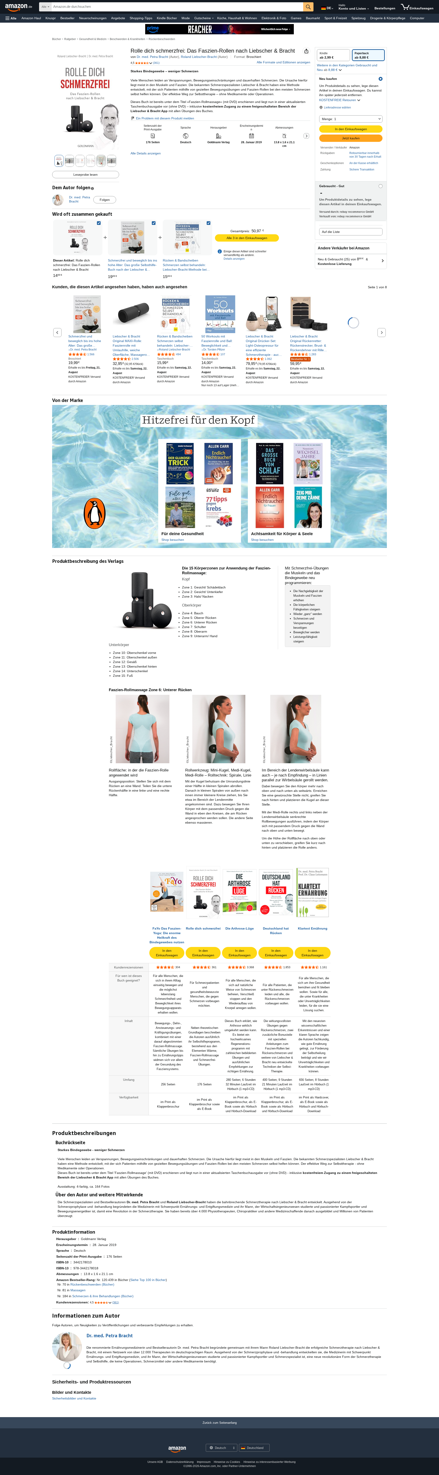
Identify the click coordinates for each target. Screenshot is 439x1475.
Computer (417, 18)
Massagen (78, 1290)
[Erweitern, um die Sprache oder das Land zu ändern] (332, 8)
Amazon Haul (31, 18)
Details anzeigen (234, 258)
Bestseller (67, 18)
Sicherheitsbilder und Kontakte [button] (74, 1398)
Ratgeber (70, 39)
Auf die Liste (331, 232)
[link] (133, 237)
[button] (11, 18)
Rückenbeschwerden (162, 39)
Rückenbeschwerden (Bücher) (92, 1284)
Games (296, 18)
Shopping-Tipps (141, 18)
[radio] (333, 55)
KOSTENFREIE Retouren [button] (338, 100)
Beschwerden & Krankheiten (127, 39)
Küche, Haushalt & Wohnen (237, 18)
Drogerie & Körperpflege (387, 18)
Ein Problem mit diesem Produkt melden (165, 118)
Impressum (204, 1462)
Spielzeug (358, 18)
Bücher (56, 39)
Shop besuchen (172, 540)
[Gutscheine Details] (213, 18)
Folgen (105, 200)
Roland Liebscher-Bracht (199, 57)
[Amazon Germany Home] (177, 1449)
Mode (186, 18)
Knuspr (51, 18)
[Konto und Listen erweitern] (368, 8)
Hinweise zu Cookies (227, 1462)
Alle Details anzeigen (146, 153)
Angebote (118, 18)
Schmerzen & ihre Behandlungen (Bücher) (103, 1296)
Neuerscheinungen (93, 18)
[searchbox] (177, 7)
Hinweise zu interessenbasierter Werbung (270, 1462)
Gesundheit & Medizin (93, 39)
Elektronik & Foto (274, 18)
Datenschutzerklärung (180, 1462)
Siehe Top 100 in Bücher (148, 1280)
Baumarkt (313, 18)
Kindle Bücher (167, 18)
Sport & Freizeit (335, 18)
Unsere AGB (155, 1462)
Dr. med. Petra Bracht (152, 57)
